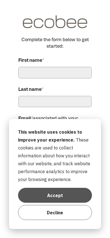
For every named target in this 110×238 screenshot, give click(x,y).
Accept (55, 195)
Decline (55, 212)
